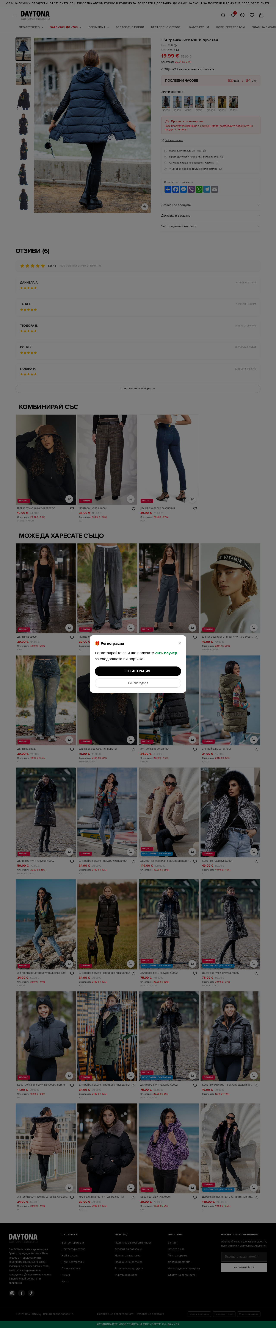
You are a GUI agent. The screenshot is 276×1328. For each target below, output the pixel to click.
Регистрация (137, 671)
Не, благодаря (138, 683)
